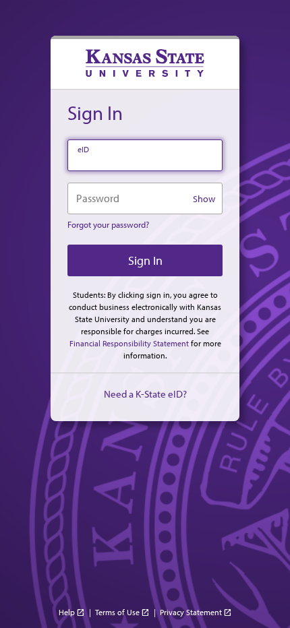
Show (204, 199)
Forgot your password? (108, 224)
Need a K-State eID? (145, 393)
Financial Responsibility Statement (129, 343)
